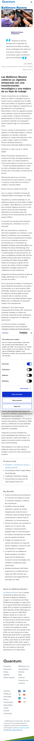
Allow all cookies (17, 394)
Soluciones (8, 669)
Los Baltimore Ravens (10, 592)
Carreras (21, 677)
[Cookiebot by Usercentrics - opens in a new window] (20, 333)
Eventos (21, 672)
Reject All (17, 406)
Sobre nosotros (9, 677)
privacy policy (24, 728)
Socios (6, 672)
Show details (24, 388)
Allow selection (17, 400)
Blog (20, 675)
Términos (7, 691)
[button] (31, 2)
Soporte (6, 675)
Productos (7, 666)
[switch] (29, 369)
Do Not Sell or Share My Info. (13, 730)
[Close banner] (31, 333)
